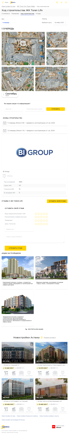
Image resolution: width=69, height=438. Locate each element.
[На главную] (12, 2)
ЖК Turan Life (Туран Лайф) (26, 6)
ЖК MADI (6, 397)
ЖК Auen (39, 361)
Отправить (55, 109)
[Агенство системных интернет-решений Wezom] (58, 426)
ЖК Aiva (6, 361)
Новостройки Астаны (8, 6)
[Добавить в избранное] (31, 344)
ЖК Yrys (39, 397)
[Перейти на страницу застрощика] (34, 152)
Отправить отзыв (15, 248)
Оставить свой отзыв (57, 201)
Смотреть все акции (35, 329)
